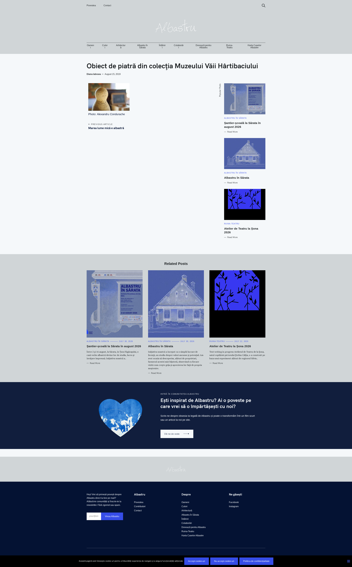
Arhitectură (120, 46)
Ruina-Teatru (229, 46)
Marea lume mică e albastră (106, 128)
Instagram (234, 506)
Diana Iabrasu (94, 74)
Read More (232, 132)
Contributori (139, 506)
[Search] (262, 5)
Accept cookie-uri (196, 561)
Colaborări (179, 46)
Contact (107, 5)
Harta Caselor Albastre (254, 46)
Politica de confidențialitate (256, 561)
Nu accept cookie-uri (224, 561)
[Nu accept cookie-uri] (348, 561)
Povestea (91, 5)
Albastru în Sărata (142, 46)
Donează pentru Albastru (203, 46)
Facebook (234, 502)
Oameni (90, 46)
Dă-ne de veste (172, 433)
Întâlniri (162, 46)
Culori (105, 46)
